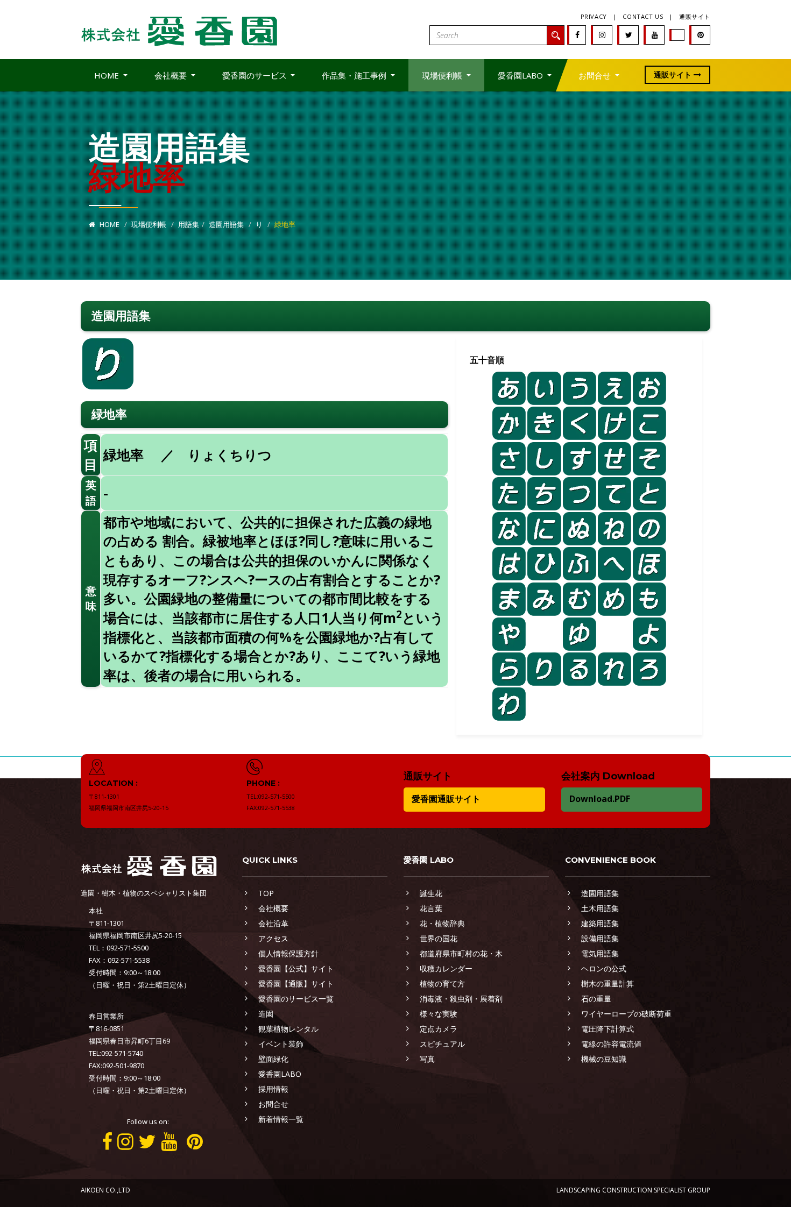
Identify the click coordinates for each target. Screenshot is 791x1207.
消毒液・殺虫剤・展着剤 (461, 998)
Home (108, 224)
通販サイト (694, 16)
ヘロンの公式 (603, 968)
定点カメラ (438, 1029)
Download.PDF (599, 799)
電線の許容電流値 (611, 1044)
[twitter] (628, 35)
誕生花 (431, 893)
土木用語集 (600, 908)
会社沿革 (273, 923)
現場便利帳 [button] (443, 75)
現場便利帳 (148, 224)
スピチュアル (442, 1044)
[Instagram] (602, 35)
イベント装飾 (280, 1044)
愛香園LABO (279, 1074)
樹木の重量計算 (607, 983)
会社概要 (273, 908)
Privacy (594, 16)
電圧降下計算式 (607, 1029)
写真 (427, 1059)
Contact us (643, 16)
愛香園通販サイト (446, 799)
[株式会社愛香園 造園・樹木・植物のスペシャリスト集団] (180, 29)
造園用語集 (226, 224)
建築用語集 (600, 923)
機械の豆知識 (603, 1059)
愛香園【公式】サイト (296, 968)
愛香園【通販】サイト (296, 983)
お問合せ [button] (595, 75)
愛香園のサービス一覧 (296, 998)
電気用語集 (600, 953)
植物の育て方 (442, 983)
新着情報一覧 (280, 1119)
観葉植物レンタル (288, 1029)
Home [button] (107, 75)
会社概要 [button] (171, 75)
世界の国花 (438, 938)
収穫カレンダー (446, 968)
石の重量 (596, 998)
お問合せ (273, 1104)
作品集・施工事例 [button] (355, 75)
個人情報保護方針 (288, 953)
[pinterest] (700, 35)
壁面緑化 (273, 1059)
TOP (266, 893)
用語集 (188, 224)
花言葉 (431, 908)
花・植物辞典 (442, 923)
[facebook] (577, 35)
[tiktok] (677, 34)
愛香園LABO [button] (521, 75)
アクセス (273, 938)
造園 (265, 1014)
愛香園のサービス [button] (255, 75)
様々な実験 (438, 1014)
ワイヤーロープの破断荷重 (626, 1014)
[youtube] (655, 35)
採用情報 (273, 1089)
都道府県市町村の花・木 (461, 953)
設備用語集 (600, 938)
